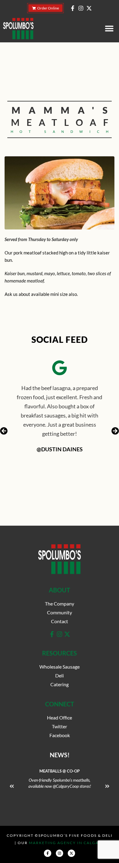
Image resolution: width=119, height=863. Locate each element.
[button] (109, 28)
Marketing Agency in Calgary (67, 842)
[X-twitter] (89, 8)
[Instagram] (81, 8)
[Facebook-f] (72, 8)
